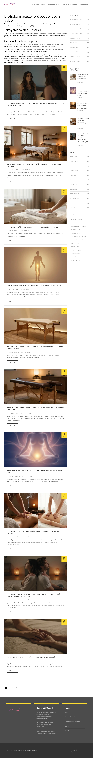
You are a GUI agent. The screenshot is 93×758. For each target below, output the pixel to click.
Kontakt (67, 731)
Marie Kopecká (13, 289)
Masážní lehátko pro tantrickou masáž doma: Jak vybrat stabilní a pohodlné (82, 107)
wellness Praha (75, 260)
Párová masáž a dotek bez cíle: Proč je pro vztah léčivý (31, 657)
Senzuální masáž (70, 4)
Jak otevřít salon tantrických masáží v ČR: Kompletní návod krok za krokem (83, 122)
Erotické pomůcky (76, 61)
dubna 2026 (73, 175)
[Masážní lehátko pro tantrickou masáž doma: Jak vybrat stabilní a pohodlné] (73, 105)
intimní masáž (75, 246)
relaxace (73, 219)
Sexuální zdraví (75, 38)
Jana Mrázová (13, 230)
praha (80, 229)
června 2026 (74, 166)
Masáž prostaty (54, 4)
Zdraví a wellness (76, 19)
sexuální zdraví (75, 253)
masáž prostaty (75, 236)
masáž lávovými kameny (77, 257)
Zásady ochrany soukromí (72, 721)
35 (24, 688)
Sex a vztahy (74, 47)
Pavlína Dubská (13, 109)
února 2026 (73, 184)
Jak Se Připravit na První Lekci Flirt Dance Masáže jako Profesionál (45, 724)
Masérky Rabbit (38, 4)
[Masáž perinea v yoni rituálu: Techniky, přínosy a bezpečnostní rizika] (73, 90)
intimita (84, 236)
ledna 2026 (73, 189)
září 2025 (73, 207)
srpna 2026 (73, 156)
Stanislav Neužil (14, 413)
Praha (80, 219)
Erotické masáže (75, 24)
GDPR (67, 726)
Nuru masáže (74, 52)
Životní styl (74, 42)
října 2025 (73, 203)
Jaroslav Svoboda (14, 476)
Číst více (12, 118)
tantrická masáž (75, 223)
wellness (73, 229)
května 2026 (74, 170)
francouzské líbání (76, 263)
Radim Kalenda (13, 600)
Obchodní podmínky (70, 717)
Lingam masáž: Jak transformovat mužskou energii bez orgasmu (34, 286)
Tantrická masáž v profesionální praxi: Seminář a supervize (32, 227)
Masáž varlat (84, 4)
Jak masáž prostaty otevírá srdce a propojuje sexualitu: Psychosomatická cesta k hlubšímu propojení (46, 715)
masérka (82, 240)
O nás (66, 712)
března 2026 (74, 180)
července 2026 (74, 161)
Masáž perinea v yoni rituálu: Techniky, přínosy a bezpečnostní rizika (83, 91)
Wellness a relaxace (77, 33)
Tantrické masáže (76, 29)
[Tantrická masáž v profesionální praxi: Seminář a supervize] (73, 77)
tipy (72, 243)
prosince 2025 (74, 193)
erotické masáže (75, 233)
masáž (84, 226)
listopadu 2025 (75, 198)
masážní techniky (76, 250)
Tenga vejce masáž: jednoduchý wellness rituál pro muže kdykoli (46, 732)
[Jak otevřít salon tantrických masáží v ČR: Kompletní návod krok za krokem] (73, 121)
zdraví (77, 243)
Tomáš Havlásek (14, 352)
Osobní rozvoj (75, 56)
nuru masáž (74, 240)
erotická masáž (75, 226)
